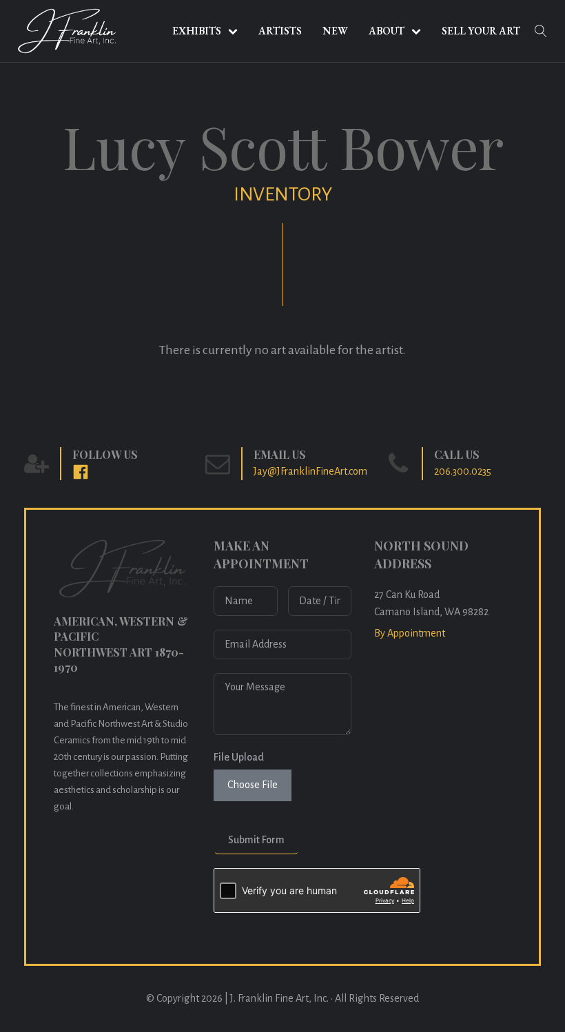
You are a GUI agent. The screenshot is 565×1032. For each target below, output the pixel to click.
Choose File (252, 784)
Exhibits (196, 30)
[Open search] (541, 31)
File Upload (239, 757)
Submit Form (256, 839)
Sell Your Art (481, 30)
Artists (280, 30)
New (335, 30)
